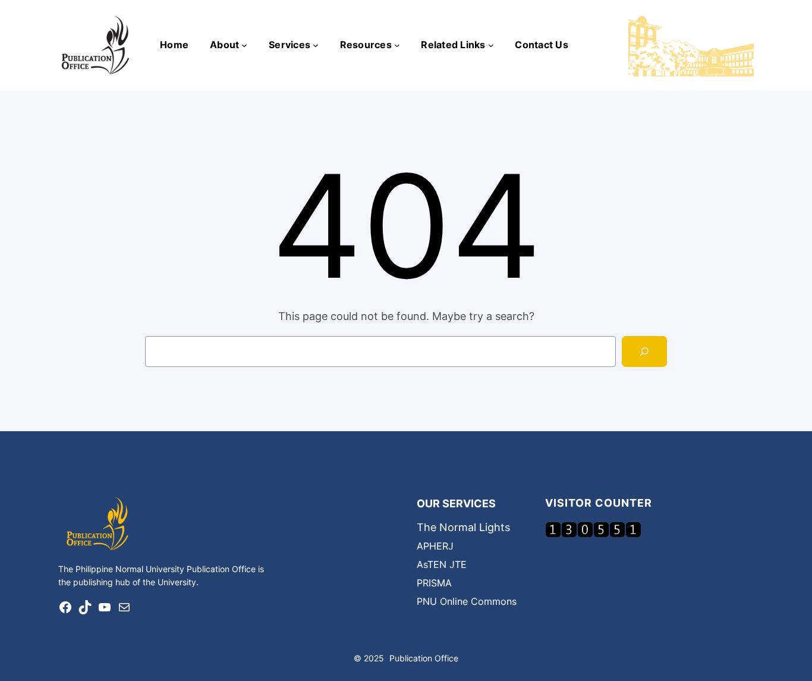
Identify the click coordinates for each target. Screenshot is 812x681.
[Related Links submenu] (491, 45)
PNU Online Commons (467, 601)
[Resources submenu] (397, 45)
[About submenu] (244, 45)
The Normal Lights (463, 527)
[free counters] (593, 534)
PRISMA (434, 583)
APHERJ (435, 546)
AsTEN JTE (442, 564)
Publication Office (423, 658)
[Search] (644, 351)
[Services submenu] (316, 45)
